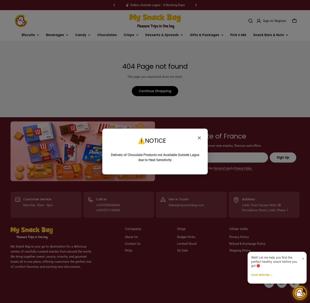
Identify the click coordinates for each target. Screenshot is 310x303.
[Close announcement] (199, 138)
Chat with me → (262, 275)
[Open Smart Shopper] (300, 293)
